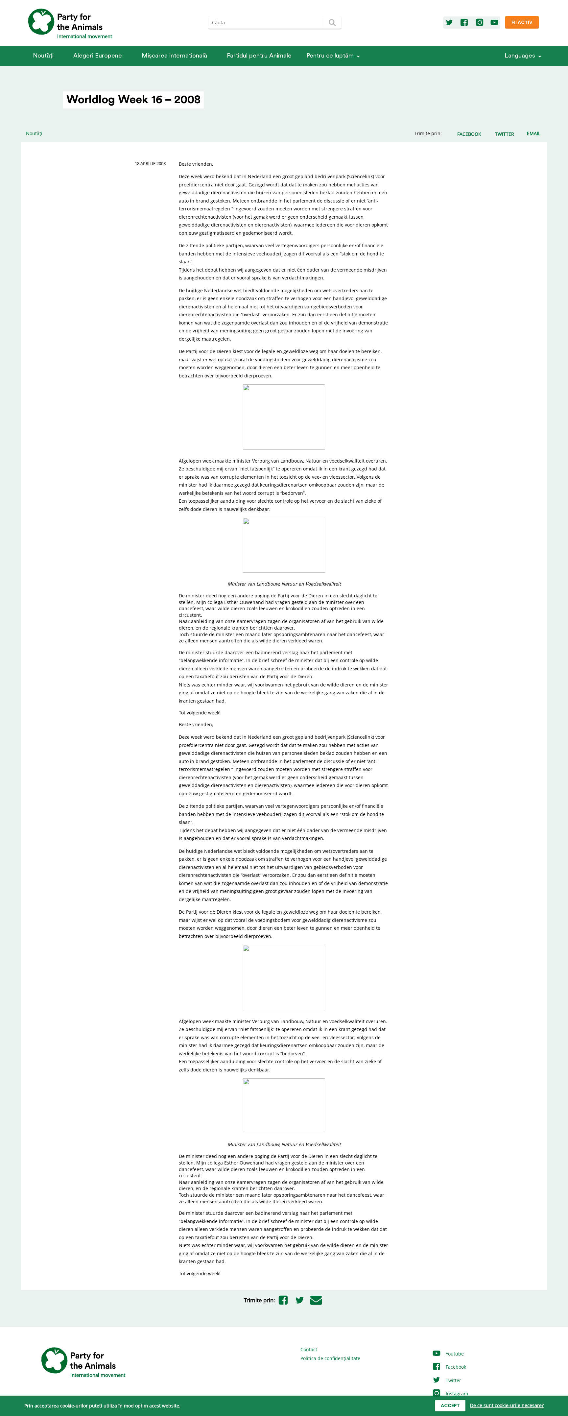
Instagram (456, 1393)
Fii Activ (521, 22)
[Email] (316, 1300)
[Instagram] (479, 22)
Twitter (452, 1380)
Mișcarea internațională (174, 56)
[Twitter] (449, 22)
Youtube (454, 1354)
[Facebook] (464, 22)
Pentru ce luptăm (330, 56)
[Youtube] (494, 22)
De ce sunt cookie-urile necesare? (507, 1405)
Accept (450, 1406)
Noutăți (43, 56)
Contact (308, 1349)
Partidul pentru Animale (259, 56)
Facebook (455, 1367)
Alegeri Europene (97, 56)
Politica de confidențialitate (330, 1358)
